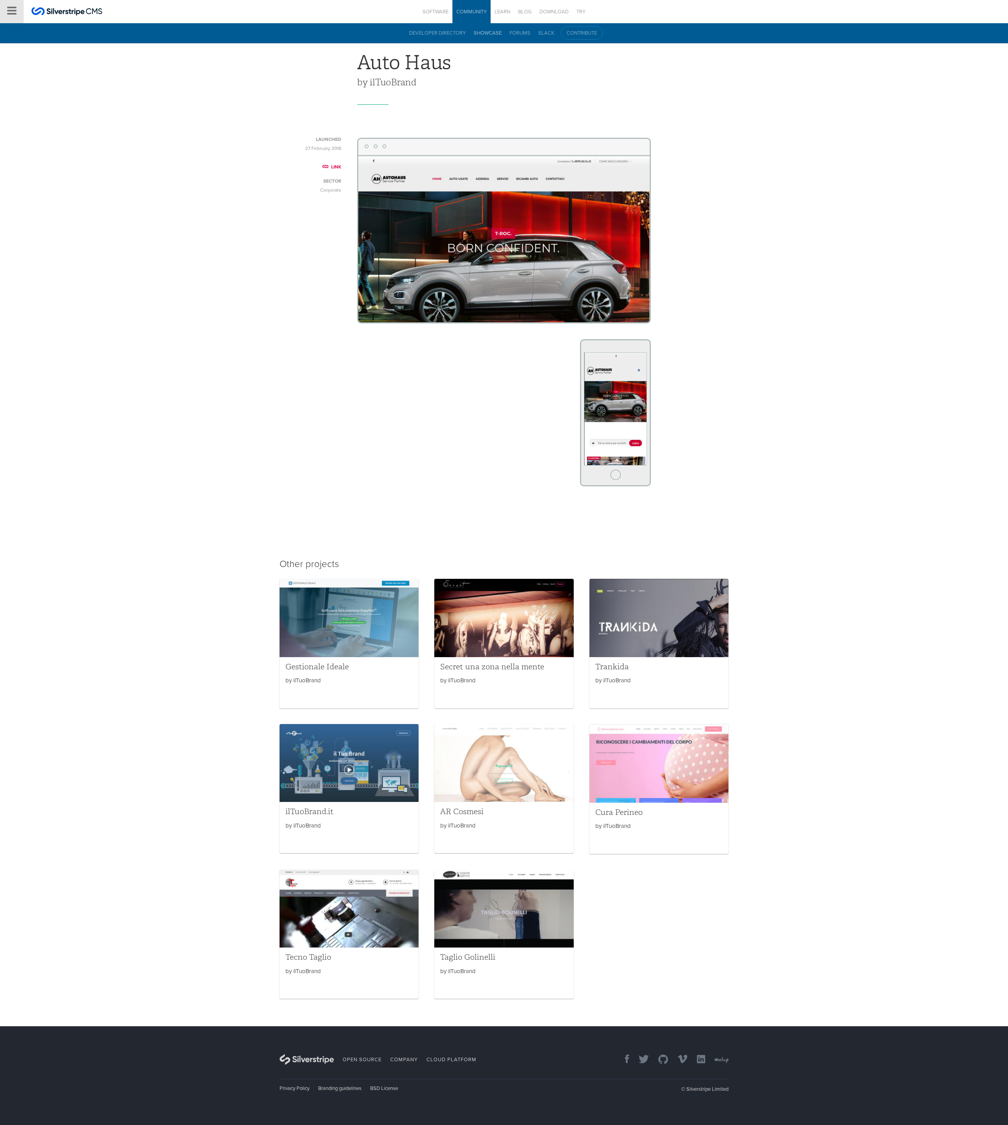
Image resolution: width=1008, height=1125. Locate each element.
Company (404, 1060)
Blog (525, 12)
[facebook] (623, 1060)
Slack (546, 33)
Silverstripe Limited (707, 1089)
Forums (520, 33)
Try (581, 12)
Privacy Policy (294, 1088)
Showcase (488, 33)
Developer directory (437, 33)
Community (471, 12)
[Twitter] (640, 1060)
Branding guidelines (339, 1088)
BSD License (384, 1088)
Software (435, 12)
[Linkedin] (697, 1060)
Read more (349, 643)
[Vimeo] (678, 1060)
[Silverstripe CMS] (67, 12)
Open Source (362, 1060)
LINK (336, 167)
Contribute (582, 33)
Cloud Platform (451, 1060)
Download (554, 12)
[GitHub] (659, 1060)
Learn (502, 12)
